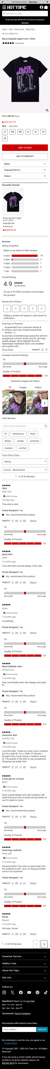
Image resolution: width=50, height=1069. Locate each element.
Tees (11, 29)
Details (7, 163)
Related (7, 176)
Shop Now (33, 2)
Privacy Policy (10, 1043)
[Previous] (2, 2)
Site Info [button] (6, 977)
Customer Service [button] (11, 956)
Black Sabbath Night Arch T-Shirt (12, 219)
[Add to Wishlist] (21, 190)
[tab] (25, 79)
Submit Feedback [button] (23, 1013)
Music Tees (19, 29)
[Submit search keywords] (4, 13)
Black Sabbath (9, 34)
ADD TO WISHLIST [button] (25, 156)
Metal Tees (30, 29)
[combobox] (25, 13)
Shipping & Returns (12, 170)
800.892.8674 (8, 1063)
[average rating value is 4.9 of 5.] (8, 43)
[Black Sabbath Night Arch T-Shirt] (13, 201)
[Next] (47, 2)
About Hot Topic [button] (10, 970)
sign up (42, 1029)
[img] (4, 992)
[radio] (5, 131)
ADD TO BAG (25, 147)
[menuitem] (46, 7)
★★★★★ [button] (8, 226)
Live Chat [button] (30, 1001)
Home (4, 29)
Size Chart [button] (13, 126)
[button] (3, 7)
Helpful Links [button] (9, 963)
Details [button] (17, 116)
